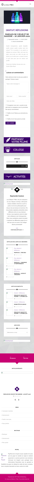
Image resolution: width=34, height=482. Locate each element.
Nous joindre (5, 423)
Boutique (4, 434)
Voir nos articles (16, 229)
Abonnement (5, 415)
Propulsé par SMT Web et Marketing (17, 476)
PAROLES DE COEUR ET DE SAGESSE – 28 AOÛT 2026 (17, 394)
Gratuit (10, 30)
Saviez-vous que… (7, 419)
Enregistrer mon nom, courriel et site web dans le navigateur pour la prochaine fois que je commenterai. (16, 107)
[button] (23, 166)
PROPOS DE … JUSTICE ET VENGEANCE (20, 274)
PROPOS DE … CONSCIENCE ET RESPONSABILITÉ (20, 263)
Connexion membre (7, 411)
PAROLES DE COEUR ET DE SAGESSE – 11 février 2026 (20, 313)
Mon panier (5, 442)
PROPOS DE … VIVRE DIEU (20, 252)
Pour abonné (17, 248)
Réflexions (22, 30)
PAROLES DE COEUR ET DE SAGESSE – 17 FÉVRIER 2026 (20, 296)
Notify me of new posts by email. (16, 119)
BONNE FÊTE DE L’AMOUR (20, 304)
